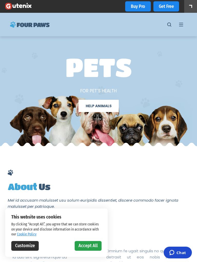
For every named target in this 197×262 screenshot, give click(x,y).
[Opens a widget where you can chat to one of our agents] (177, 253)
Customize (25, 245)
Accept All (88, 245)
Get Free (166, 6)
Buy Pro (138, 6)
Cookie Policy (26, 234)
